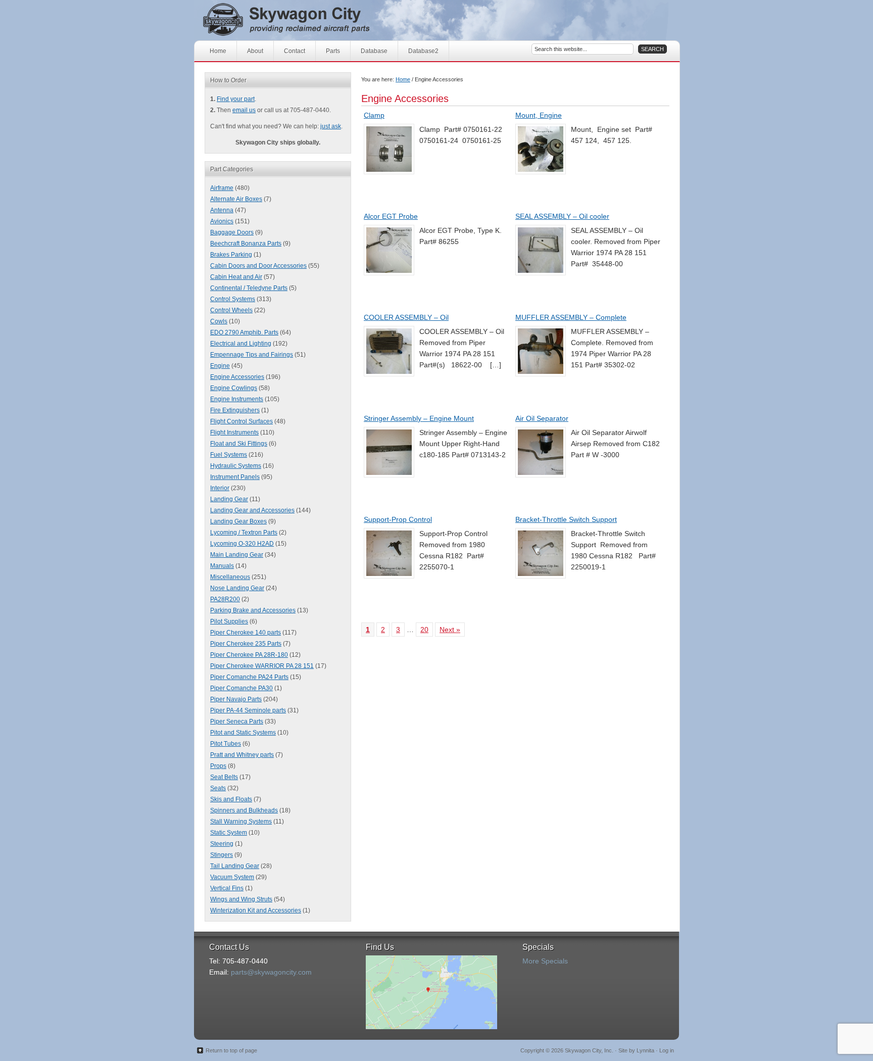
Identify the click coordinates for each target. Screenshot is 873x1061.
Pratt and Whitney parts (242, 754)
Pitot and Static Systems (243, 732)
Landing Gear (229, 499)
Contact (294, 51)
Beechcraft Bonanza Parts (245, 243)
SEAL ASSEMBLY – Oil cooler (562, 216)
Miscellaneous (230, 577)
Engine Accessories (237, 376)
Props (218, 765)
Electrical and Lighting (240, 343)
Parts (333, 51)
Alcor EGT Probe (391, 216)
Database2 (423, 51)
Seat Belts (224, 777)
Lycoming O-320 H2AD (242, 543)
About (255, 51)
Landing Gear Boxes (238, 521)
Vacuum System (232, 877)
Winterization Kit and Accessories (255, 910)
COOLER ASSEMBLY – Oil (406, 317)
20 (424, 629)
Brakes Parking (231, 254)
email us (244, 110)
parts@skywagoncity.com (271, 972)
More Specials (545, 961)
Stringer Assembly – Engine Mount (419, 418)
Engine (220, 365)
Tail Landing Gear (234, 866)
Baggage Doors (232, 232)
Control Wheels (231, 310)
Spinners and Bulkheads (244, 810)
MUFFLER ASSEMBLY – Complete (570, 317)
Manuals (222, 565)
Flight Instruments (234, 432)
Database (374, 51)
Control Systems (232, 299)
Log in (666, 1050)
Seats (218, 788)
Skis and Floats (231, 799)
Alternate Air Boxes (236, 199)
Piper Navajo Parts (236, 699)
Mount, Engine (538, 115)
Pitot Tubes (225, 743)
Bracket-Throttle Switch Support (566, 519)
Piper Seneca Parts (236, 721)
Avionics (221, 221)
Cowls (218, 321)
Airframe (221, 187)
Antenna (221, 210)
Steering (221, 843)
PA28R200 (225, 599)
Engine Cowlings (233, 388)
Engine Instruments (236, 399)
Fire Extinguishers (235, 410)
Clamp (374, 115)
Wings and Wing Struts (241, 899)
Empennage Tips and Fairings (251, 354)
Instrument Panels (235, 476)
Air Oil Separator (541, 418)
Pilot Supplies (229, 621)
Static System (228, 832)
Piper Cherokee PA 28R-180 (249, 654)
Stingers (221, 854)
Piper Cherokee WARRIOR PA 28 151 (262, 665)
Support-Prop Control (398, 519)
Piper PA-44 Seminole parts (248, 710)
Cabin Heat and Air (236, 276)
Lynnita (645, 1050)
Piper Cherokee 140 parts (245, 632)
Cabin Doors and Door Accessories (258, 265)
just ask (330, 126)
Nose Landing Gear (237, 588)
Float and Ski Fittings (238, 443)
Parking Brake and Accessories (253, 610)
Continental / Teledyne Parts (248, 288)
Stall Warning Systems (241, 821)
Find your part (236, 99)
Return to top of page (231, 1050)
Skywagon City (304, 20)
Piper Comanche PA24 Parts (249, 677)
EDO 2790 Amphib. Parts (244, 332)
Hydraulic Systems (235, 465)
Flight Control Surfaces (241, 421)
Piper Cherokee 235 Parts (245, 643)
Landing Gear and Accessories (252, 510)
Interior (219, 488)
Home (218, 51)
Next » (450, 629)
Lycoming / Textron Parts (243, 532)
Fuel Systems (228, 454)
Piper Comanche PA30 (241, 688)
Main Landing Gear (236, 554)
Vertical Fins (227, 888)
